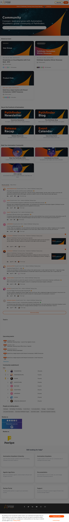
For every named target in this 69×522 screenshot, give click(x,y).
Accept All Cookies (56, 516)
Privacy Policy (16, 520)
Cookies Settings (56, 520)
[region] (34, 518)
